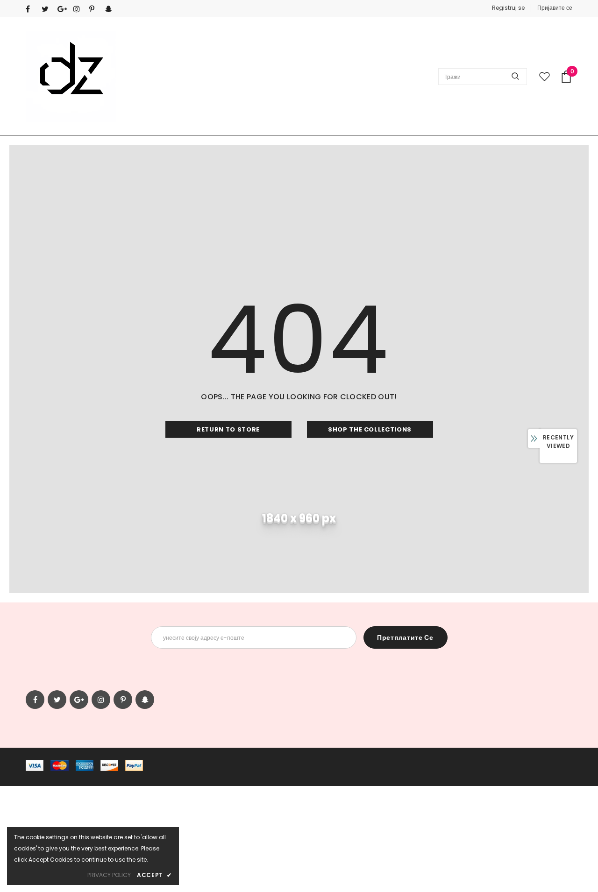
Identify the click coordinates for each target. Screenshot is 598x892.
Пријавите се (554, 8)
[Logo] (71, 76)
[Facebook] (31, 9)
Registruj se (508, 8)
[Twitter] (47, 9)
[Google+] (63, 9)
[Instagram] (79, 9)
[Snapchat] (111, 9)
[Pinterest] (95, 9)
